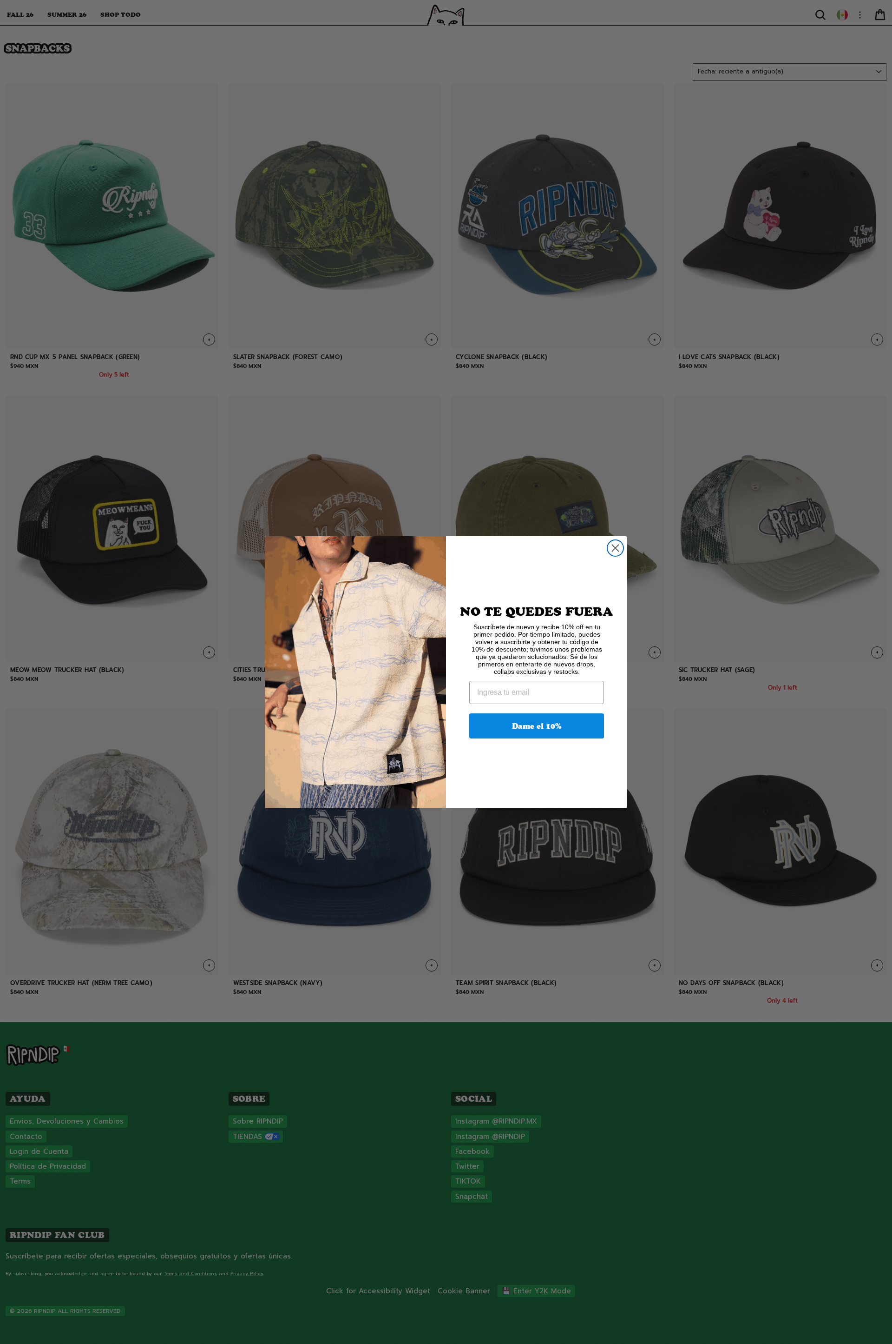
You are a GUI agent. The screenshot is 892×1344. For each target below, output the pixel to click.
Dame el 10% (537, 726)
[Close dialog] (615, 548)
